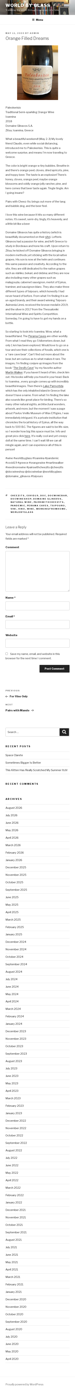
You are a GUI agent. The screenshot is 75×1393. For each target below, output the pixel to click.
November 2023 (15, 1038)
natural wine (21, 502)
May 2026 (11, 830)
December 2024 (15, 942)
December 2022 (15, 1120)
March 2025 (13, 919)
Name (10, 597)
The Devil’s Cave (23, 368)
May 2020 (11, 1351)
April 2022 (11, 1180)
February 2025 (14, 927)
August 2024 (13, 971)
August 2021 (13, 1239)
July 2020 (11, 1336)
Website (11, 635)
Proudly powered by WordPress (24, 1384)
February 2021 (14, 1284)
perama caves (38, 505)
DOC (43, 495)
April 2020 (12, 1359)
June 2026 (12, 822)
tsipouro (57, 505)
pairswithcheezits (49, 502)
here (27, 436)
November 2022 (15, 1128)
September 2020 (16, 1321)
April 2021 (11, 1269)
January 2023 (13, 1113)
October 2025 (14, 882)
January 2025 (13, 934)
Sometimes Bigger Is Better (23, 762)
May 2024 (11, 994)
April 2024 (12, 1001)
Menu (39, 19)
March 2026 (13, 845)
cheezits (18, 495)
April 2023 (11, 1091)
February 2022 (14, 1195)
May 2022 (11, 1172)
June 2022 (11, 1165)
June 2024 (12, 986)
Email (10, 616)
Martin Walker (14, 372)
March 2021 (12, 1277)
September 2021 (16, 1232)
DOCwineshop (21, 499)
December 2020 (15, 1299)
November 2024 (15, 949)
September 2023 (16, 1053)
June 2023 (11, 1076)
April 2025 (12, 912)
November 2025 (15, 875)
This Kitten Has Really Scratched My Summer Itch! (36, 770)
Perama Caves (37, 336)
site (47, 237)
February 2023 (14, 1105)
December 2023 (15, 1031)
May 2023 (11, 1083)
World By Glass (27, 5)
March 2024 (13, 1009)
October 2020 (14, 1314)
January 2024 (13, 1023)
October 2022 (14, 1135)
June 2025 (12, 897)
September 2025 (16, 889)
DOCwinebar (57, 495)
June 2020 (12, 1344)
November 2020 (15, 1306)
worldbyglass (22, 512)
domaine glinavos (47, 499)
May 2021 (11, 1262)
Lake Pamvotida (53, 386)
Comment (12, 547)
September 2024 (16, 964)
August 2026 (13, 808)
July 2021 (11, 1247)
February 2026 (14, 852)
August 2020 (13, 1329)
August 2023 (13, 1061)
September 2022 (16, 1143)
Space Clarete (14, 755)
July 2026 (11, 815)
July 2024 (11, 979)
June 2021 (11, 1254)
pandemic (18, 505)
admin (34, 33)
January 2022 (13, 1202)
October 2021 (14, 1225)
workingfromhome (51, 509)
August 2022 (13, 1150)
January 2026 (13, 860)
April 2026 (12, 837)
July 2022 (11, 1158)
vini (14, 509)
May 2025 (11, 904)
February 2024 (14, 1016)
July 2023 (11, 1068)
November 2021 (15, 1217)
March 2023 (13, 1098)
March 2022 (13, 1187)
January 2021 (13, 1292)
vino (21, 509)
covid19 (32, 495)
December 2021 (15, 1210)
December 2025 (15, 867)
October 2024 (14, 956)
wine (30, 509)
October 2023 (14, 1046)
